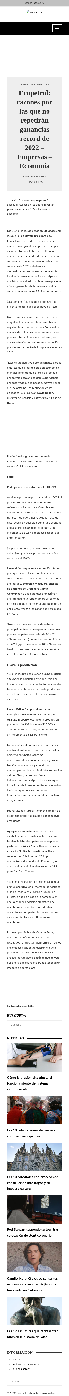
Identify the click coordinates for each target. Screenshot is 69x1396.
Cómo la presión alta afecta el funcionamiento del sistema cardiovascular (29, 1083)
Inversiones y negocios (34, 85)
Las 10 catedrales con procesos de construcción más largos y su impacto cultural (32, 1183)
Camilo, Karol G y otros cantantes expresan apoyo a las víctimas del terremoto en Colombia (32, 1284)
